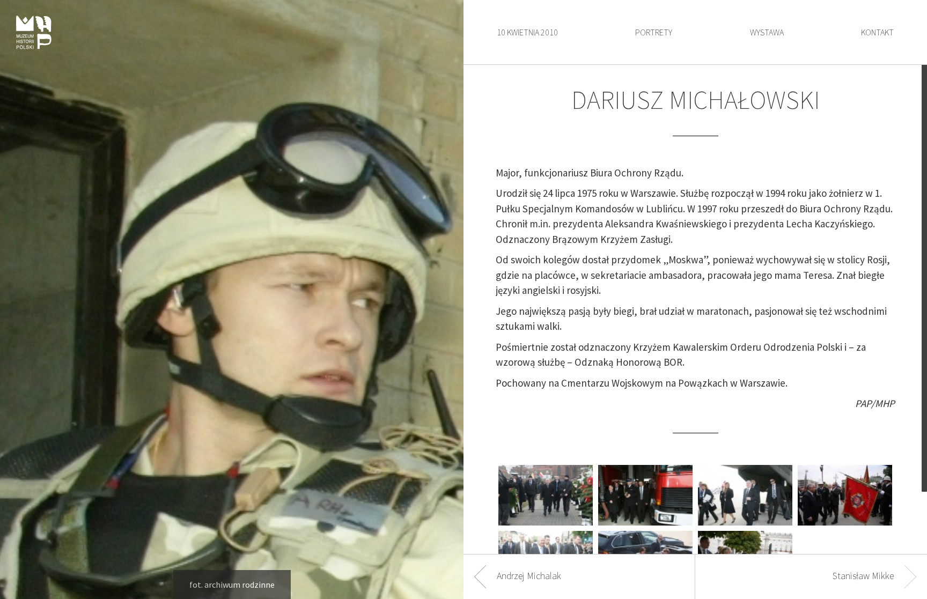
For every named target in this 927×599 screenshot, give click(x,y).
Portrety (653, 32)
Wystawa (767, 32)
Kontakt (877, 32)
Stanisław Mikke (863, 576)
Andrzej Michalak (529, 576)
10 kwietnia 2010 (527, 32)
